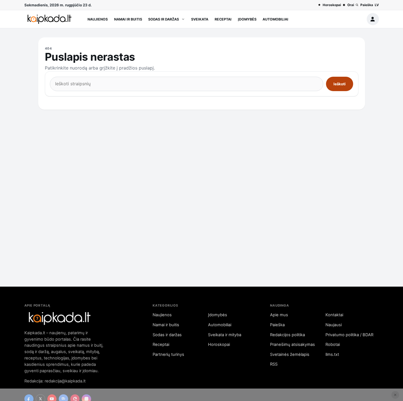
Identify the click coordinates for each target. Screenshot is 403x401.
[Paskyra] (373, 19)
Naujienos (98, 19)
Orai (350, 5)
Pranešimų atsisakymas (292, 344)
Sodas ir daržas (163, 19)
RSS (274, 364)
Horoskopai (332, 5)
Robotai (332, 344)
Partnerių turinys (168, 354)
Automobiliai (275, 19)
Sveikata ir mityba (224, 334)
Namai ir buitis (128, 19)
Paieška (366, 5)
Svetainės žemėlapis (289, 354)
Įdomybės (247, 19)
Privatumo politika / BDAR (349, 334)
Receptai (223, 19)
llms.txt (332, 354)
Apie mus (279, 314)
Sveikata (199, 19)
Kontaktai (334, 314)
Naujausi (333, 324)
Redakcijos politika (287, 334)
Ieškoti (339, 84)
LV (377, 5)
